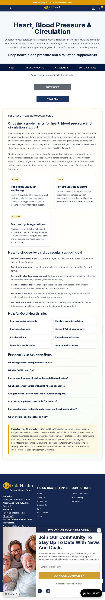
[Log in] (93, 8)
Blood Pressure (35, 67)
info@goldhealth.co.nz (13, 512)
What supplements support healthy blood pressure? (36, 385)
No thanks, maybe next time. (69, 584)
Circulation (61, 67)
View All (52, 98)
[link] (40, 591)
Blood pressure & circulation (69, 321)
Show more (52, 87)
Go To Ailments (87, 67)
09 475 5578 (8, 516)
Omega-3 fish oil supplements (69, 329)
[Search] (11, 8)
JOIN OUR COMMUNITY (69, 575)
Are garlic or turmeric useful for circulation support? (37, 393)
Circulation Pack (18, 337)
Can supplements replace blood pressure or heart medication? (42, 409)
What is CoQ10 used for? (21, 370)
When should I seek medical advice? (28, 416)
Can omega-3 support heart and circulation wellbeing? (38, 378)
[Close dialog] (99, 530)
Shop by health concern (66, 345)
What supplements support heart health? (30, 362)
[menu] (3, 8)
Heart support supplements (23, 321)
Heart (12, 67)
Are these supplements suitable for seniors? (32, 401)
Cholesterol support (20, 329)
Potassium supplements (67, 337)
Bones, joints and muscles (22, 345)
